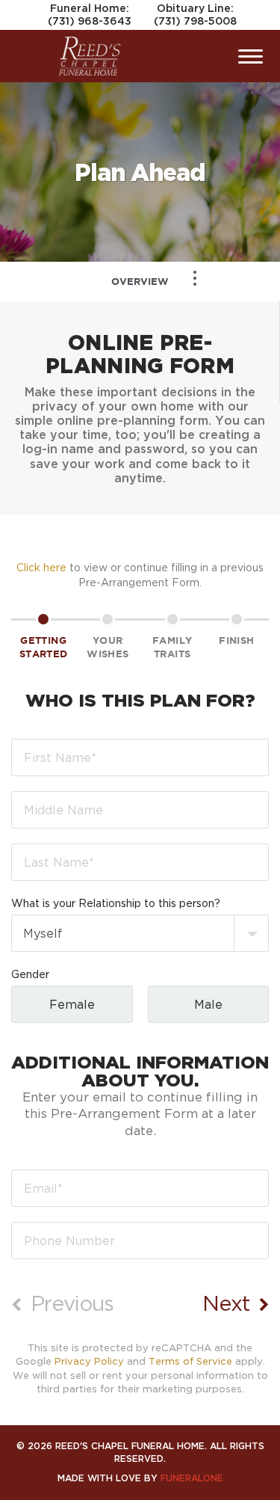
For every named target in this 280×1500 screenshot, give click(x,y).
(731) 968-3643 (89, 20)
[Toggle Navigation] (195, 278)
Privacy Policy (89, 1361)
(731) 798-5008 (195, 20)
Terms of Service (190, 1361)
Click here (41, 567)
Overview (140, 281)
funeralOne (192, 1478)
